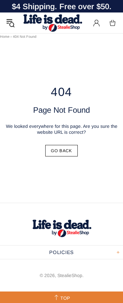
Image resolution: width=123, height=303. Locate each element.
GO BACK (61, 150)
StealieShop (52, 22)
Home (5, 36)
